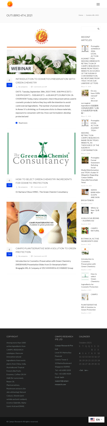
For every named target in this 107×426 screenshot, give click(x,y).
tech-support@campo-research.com (62, 380)
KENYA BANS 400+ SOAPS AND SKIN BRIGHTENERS (90, 195)
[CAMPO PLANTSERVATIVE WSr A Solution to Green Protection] (41, 222)
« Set (81, 370)
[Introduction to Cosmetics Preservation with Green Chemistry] (41, 50)
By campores (23, 87)
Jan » (86, 370)
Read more (23, 123)
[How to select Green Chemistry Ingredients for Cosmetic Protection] (41, 153)
